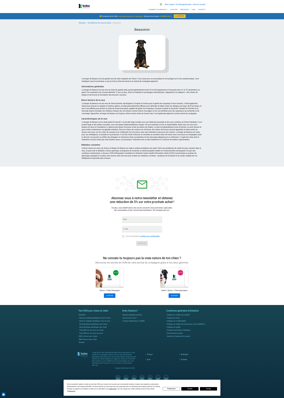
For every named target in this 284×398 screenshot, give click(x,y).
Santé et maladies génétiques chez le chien (95, 318)
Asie (149, 359)
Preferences (171, 389)
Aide (193, 9)
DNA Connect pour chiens (88, 336)
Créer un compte (199, 4)
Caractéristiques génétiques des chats (93, 327)
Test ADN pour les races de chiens (99, 23)
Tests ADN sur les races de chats (91, 333)
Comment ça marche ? (158, 9)
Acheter (174, 9)
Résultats (184, 9)
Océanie (184, 359)
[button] (161, 4)
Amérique (184, 354)
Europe (150, 354)
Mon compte (170, 4)
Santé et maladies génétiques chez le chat (94, 321)
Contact (202, 9)
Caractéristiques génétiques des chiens (93, 324)
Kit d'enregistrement (183, 4)
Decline (190, 389)
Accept (208, 389)
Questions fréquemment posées (178, 336)
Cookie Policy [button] (113, 389)
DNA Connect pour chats (88, 339)
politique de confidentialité (150, 236)
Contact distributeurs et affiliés (134, 321)
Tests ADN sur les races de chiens (91, 330)
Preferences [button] (71, 391)
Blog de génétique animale (132, 315)
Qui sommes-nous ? (130, 318)
